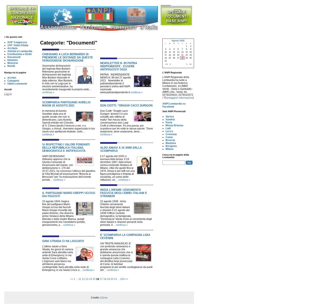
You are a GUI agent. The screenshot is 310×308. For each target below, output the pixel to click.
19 (108, 279)
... (77, 279)
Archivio (12, 48)
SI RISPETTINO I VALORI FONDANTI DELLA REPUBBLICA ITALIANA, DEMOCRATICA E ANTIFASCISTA (66, 147)
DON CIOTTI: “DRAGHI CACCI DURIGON (126, 105)
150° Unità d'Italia (17, 45)
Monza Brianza (174, 125)
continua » (48, 92)
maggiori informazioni (180, 97)
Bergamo (171, 146)
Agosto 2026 (178, 40)
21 (115, 279)
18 (104, 279)
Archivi (11, 77)
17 (101, 279)
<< (71, 279)
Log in (8, 94)
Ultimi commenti (17, 83)
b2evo (104, 297)
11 (79, 279)
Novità (11, 66)
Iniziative (12, 60)
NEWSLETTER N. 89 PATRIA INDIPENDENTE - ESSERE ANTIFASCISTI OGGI (118, 66)
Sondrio (170, 119)
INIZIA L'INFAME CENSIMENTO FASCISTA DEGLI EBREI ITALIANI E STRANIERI (123, 193)
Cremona (171, 134)
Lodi (168, 128)
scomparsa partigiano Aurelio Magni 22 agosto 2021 (66, 104)
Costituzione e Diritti (19, 54)
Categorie (13, 80)
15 (94, 279)
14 (90, 279)
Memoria (12, 63)
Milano (169, 149)
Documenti (13, 57)
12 (83, 279)
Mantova (171, 143)
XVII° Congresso (17, 42)
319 (122, 279)
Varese (170, 116)
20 (112, 279)
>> (126, 279)
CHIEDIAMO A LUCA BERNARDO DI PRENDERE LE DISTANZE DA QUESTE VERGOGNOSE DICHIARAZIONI (67, 57)
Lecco (169, 131)
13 (86, 279)
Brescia (170, 140)
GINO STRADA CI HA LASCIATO (63, 241)
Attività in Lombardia (19, 51)
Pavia (169, 122)
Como (169, 137)
